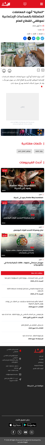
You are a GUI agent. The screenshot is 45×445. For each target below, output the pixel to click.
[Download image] (3, 65)
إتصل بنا (41, 359)
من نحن (41, 356)
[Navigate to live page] (25, 4)
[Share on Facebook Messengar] (33, 38)
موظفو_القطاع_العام (24, 151)
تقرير (40, 194)
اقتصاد (40, 34)
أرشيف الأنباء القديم (38, 368)
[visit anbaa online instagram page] (31, 432)
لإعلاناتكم (40, 362)
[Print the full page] (9, 70)
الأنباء (34, 34)
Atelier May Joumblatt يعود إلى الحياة (28, 197)
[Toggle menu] (41, 4)
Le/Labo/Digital (23, 442)
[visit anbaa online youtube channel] (25, 432)
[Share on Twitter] (29, 38)
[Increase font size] (43, 70)
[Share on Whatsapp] (38, 38)
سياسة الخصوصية (38, 365)
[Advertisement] (22, 106)
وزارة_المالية (38, 151)
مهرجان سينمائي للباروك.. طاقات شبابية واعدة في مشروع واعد (23, 263)
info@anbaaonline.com (12, 374)
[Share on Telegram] (42, 38)
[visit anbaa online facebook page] (13, 432)
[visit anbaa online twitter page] (19, 432)
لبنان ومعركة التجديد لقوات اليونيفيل (28, 230)
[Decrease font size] (38, 70)
